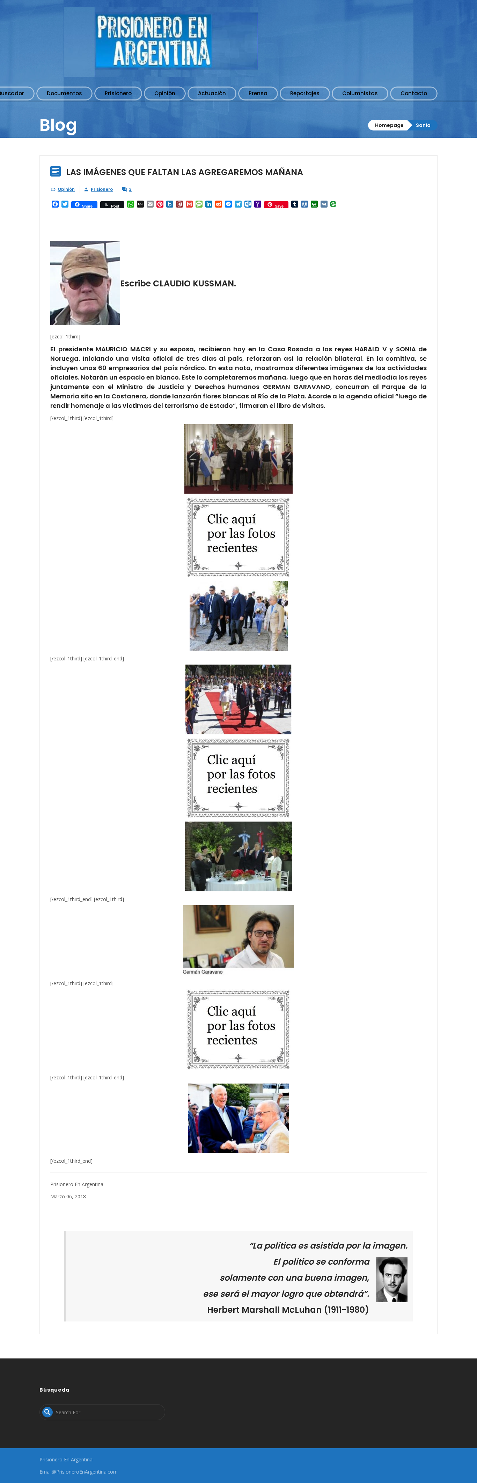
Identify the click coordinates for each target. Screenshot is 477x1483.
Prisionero (102, 189)
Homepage (389, 125)
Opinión (66, 189)
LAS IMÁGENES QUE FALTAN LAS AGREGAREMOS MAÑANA (184, 172)
